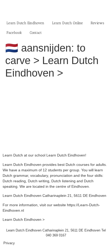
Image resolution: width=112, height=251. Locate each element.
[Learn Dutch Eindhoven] (56, 86)
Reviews (97, 23)
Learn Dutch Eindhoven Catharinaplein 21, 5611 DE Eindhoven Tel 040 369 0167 (56, 232)
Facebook (14, 32)
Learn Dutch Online (67, 23)
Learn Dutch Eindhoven (25, 23)
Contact (36, 32)
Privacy (9, 243)
